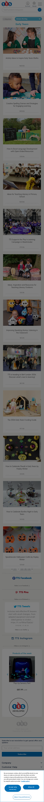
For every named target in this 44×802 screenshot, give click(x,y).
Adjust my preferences (22, 797)
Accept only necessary (13, 788)
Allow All (31, 787)
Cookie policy (25, 781)
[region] (22, 786)
